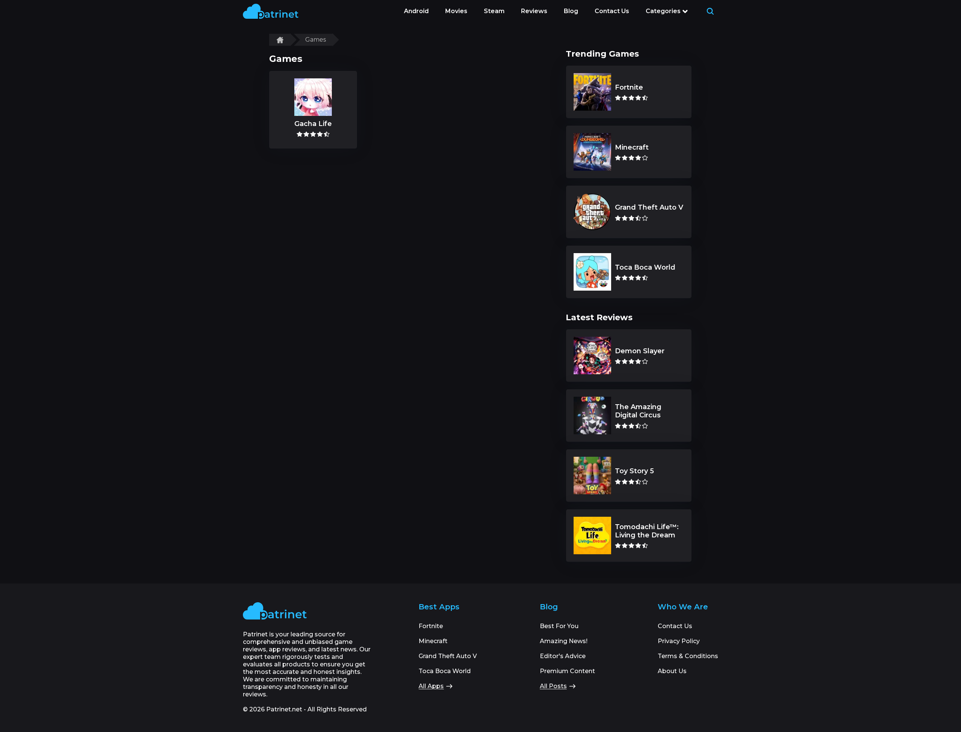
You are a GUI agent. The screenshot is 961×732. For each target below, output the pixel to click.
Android (416, 11)
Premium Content (567, 671)
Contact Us (612, 11)
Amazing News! (563, 641)
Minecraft (433, 641)
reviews (534, 11)
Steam (494, 11)
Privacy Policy (679, 641)
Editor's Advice (563, 656)
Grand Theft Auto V (448, 656)
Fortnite (431, 626)
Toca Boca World (445, 671)
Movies (456, 11)
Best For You (559, 626)
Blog (571, 11)
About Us (672, 671)
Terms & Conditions (688, 656)
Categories (663, 11)
